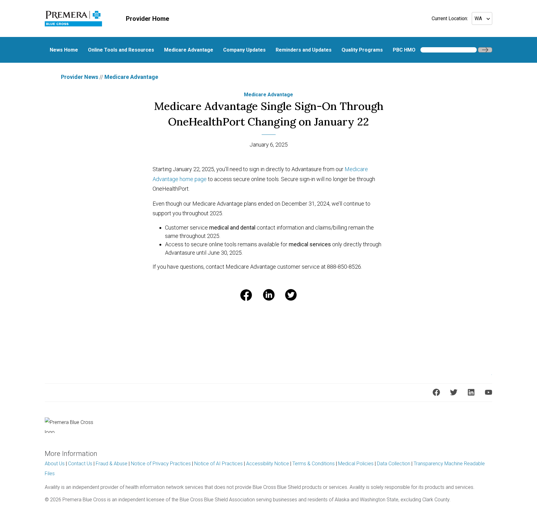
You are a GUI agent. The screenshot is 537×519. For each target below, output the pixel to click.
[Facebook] (436, 392)
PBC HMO (404, 50)
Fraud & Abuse (111, 464)
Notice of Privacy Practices (161, 464)
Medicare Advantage (188, 50)
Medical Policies (356, 464)
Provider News (79, 77)
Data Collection (393, 464)
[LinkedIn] (471, 392)
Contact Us (80, 464)
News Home (64, 50)
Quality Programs (362, 50)
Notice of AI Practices (218, 464)
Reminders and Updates (304, 50)
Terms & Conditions (313, 464)
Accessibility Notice (267, 464)
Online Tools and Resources (121, 50)
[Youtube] (488, 392)
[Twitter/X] (453, 392)
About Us (55, 464)
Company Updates (244, 50)
